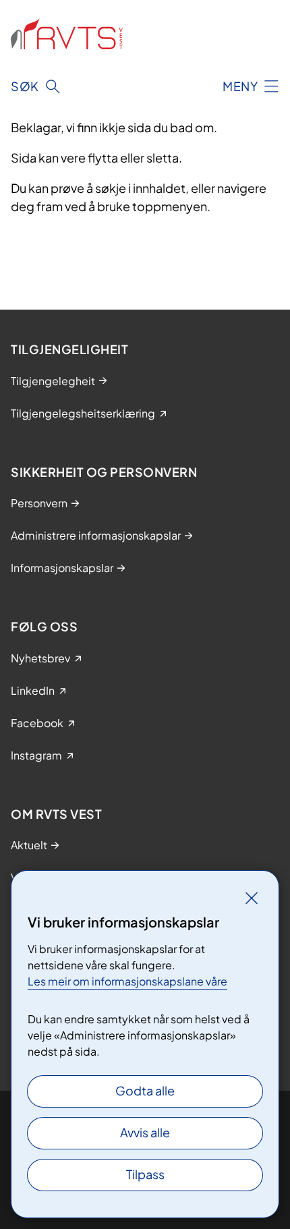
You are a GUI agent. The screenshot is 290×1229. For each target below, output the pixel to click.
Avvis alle (145, 1132)
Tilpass (145, 1174)
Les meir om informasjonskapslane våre (127, 981)
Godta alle (145, 1090)
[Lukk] (251, 898)
